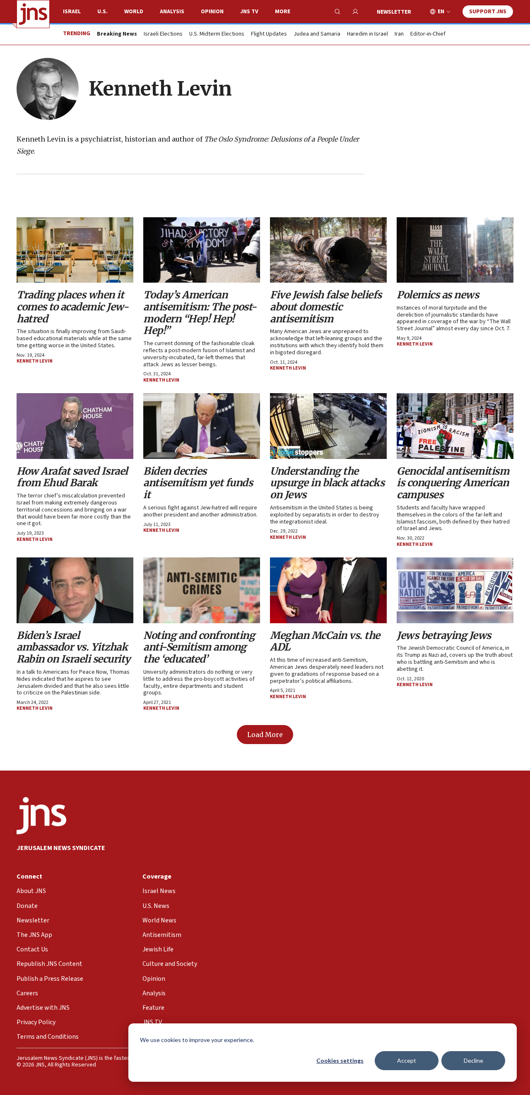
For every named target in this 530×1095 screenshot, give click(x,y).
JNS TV (249, 11)
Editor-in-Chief (428, 34)
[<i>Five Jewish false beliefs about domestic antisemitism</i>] (328, 250)
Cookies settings (340, 1060)
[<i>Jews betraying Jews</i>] (455, 590)
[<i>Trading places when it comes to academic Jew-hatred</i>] (75, 250)
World (133, 11)
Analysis (172, 11)
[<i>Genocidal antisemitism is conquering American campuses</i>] (455, 426)
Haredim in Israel (367, 34)
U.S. (102, 11)
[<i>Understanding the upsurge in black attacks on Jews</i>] (328, 426)
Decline (473, 1060)
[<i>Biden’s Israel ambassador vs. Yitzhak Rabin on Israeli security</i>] (75, 590)
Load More (265, 734)
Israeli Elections (163, 34)
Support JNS (487, 11)
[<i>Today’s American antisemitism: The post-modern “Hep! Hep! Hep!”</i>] (201, 250)
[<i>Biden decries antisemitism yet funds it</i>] (201, 426)
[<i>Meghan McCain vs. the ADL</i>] (328, 590)
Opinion (212, 11)
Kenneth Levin (35, 361)
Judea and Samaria (317, 34)
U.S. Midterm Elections (216, 34)
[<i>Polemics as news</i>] (455, 250)
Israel (72, 11)
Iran (399, 34)
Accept (406, 1060)
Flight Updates (269, 34)
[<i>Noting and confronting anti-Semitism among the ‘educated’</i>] (201, 590)
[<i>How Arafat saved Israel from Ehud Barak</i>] (75, 426)
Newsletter (394, 12)
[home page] (33, 14)
